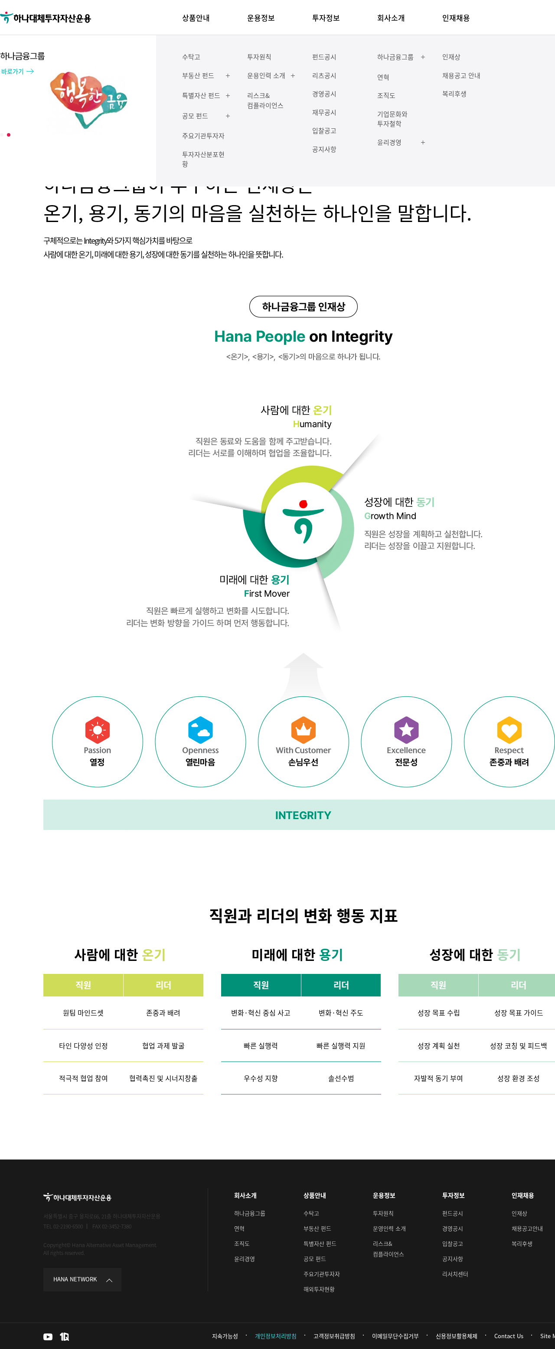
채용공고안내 (527, 1228)
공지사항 (452, 1258)
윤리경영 (244, 1258)
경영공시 (452, 1228)
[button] (1, 135)
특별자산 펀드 (320, 1243)
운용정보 (384, 1195)
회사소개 (245, 1195)
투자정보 (453, 1195)
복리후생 (522, 1243)
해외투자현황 (319, 1289)
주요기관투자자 (322, 1274)
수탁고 (311, 1213)
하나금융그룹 (249, 1213)
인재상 (519, 1213)
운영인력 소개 (389, 1228)
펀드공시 (452, 1213)
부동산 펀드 (317, 1228)
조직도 (242, 1243)
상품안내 (315, 1195)
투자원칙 (383, 1213)
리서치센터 (455, 1274)
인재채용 (523, 1195)
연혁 (239, 1228)
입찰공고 (452, 1243)
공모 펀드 (315, 1258)
